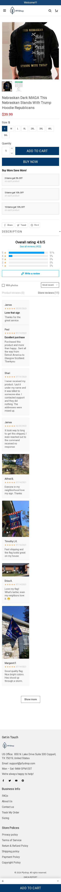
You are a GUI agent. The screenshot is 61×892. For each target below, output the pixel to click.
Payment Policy (11, 857)
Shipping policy (10, 851)
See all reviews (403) (30, 246)
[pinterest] (23, 780)
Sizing (5, 818)
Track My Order (10, 812)
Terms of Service (11, 840)
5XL (5, 135)
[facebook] (4, 780)
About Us (7, 801)
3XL (41, 128)
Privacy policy (10, 834)
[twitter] (10, 780)
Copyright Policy (11, 862)
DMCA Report (30, 877)
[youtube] (17, 780)
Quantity (6, 143)
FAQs (5, 795)
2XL (32, 128)
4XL (50, 128)
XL (24, 128)
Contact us (8, 806)
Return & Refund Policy (15, 845)
